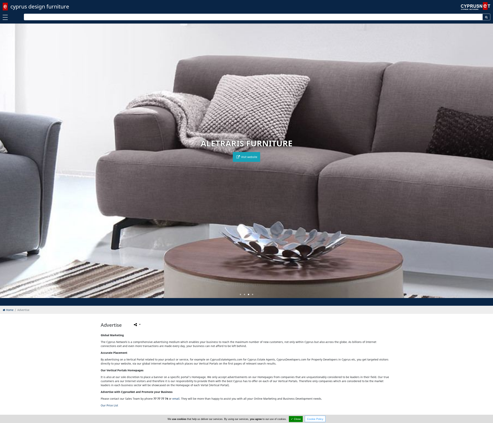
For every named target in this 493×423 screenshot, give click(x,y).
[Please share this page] (137, 324)
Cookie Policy (315, 418)
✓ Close (296, 418)
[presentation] (6, 163)
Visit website (248, 157)
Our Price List (109, 405)
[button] (240, 294)
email (175, 398)
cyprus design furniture (39, 6)
